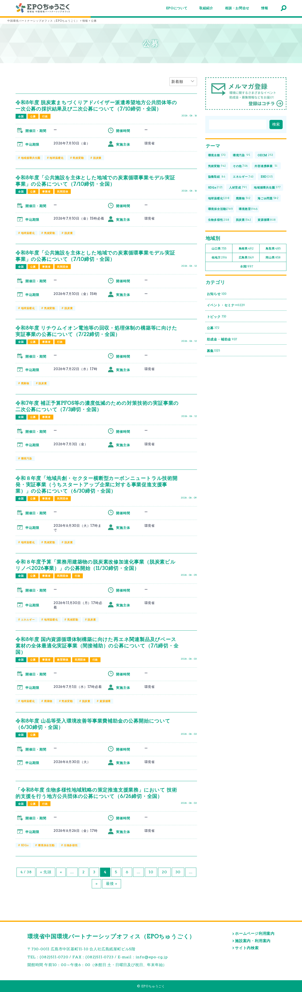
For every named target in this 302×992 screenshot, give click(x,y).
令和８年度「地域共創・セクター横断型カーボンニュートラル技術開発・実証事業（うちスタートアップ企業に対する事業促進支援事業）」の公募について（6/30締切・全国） (97, 484)
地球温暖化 (56, 157)
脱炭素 (97, 157)
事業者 (46, 191)
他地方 (219, 257)
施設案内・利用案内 (253, 941)
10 (151, 872)
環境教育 (248, 209)
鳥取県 (273, 248)
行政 (45, 116)
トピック (216, 316)
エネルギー (28, 619)
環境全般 (217, 155)
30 (178, 872)
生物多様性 (71, 845)
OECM (265, 155)
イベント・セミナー (226, 305)
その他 (240, 166)
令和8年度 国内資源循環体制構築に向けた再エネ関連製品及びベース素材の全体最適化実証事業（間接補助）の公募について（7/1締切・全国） (97, 645)
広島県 (246, 257)
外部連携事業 (266, 166)
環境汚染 (26, 458)
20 (164, 872)
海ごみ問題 (268, 198)
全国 (21, 116)
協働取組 (216, 176)
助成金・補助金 (222, 339)
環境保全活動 (46, 845)
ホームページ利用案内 (255, 933)
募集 (213, 351)
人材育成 (238, 187)
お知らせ (216, 294)
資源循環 (105, 701)
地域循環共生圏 (31, 157)
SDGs (25, 845)
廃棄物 (25, 383)
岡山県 (273, 257)
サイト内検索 (247, 948)
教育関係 (62, 659)
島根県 (246, 248)
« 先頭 (45, 872)
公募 (33, 116)
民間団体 (62, 191)
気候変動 (78, 157)
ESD (267, 176)
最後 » (111, 883)
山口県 (219, 248)
